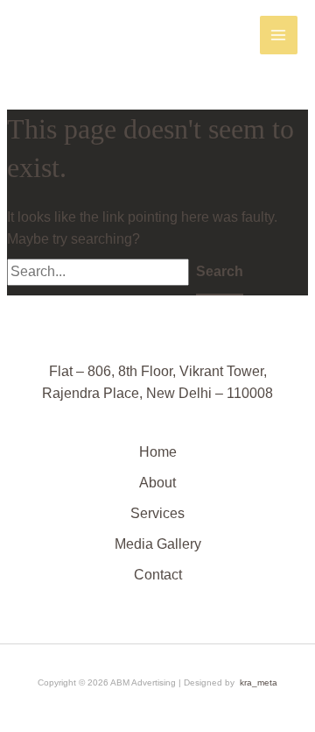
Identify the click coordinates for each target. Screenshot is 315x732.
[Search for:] (101, 271)
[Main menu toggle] (279, 34)
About (157, 482)
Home (158, 451)
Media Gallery (158, 544)
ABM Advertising (84, 34)
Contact (158, 574)
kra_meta (258, 682)
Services (157, 513)
